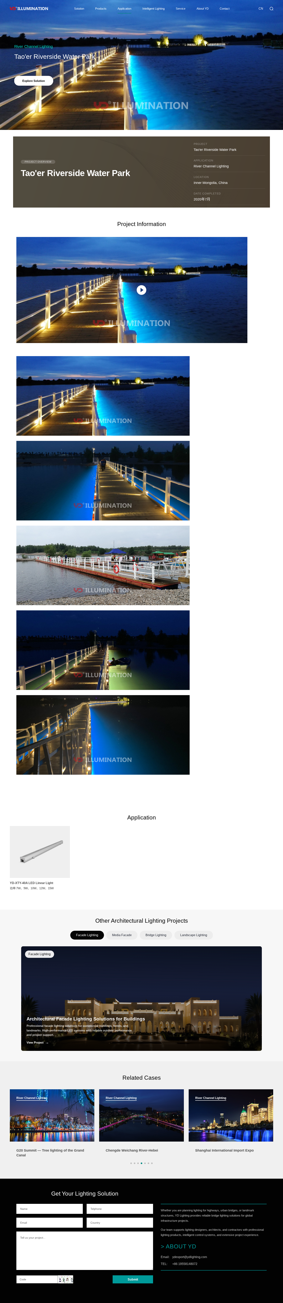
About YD (203, 8)
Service (180, 8)
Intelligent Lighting (153, 8)
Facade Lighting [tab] (87, 935)
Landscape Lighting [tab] (193, 935)
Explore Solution (33, 80)
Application (124, 8)
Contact (224, 8)
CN (261, 8)
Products (100, 8)
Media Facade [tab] (122, 935)
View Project (38, 1042)
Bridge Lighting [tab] (156, 935)
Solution (79, 8)
